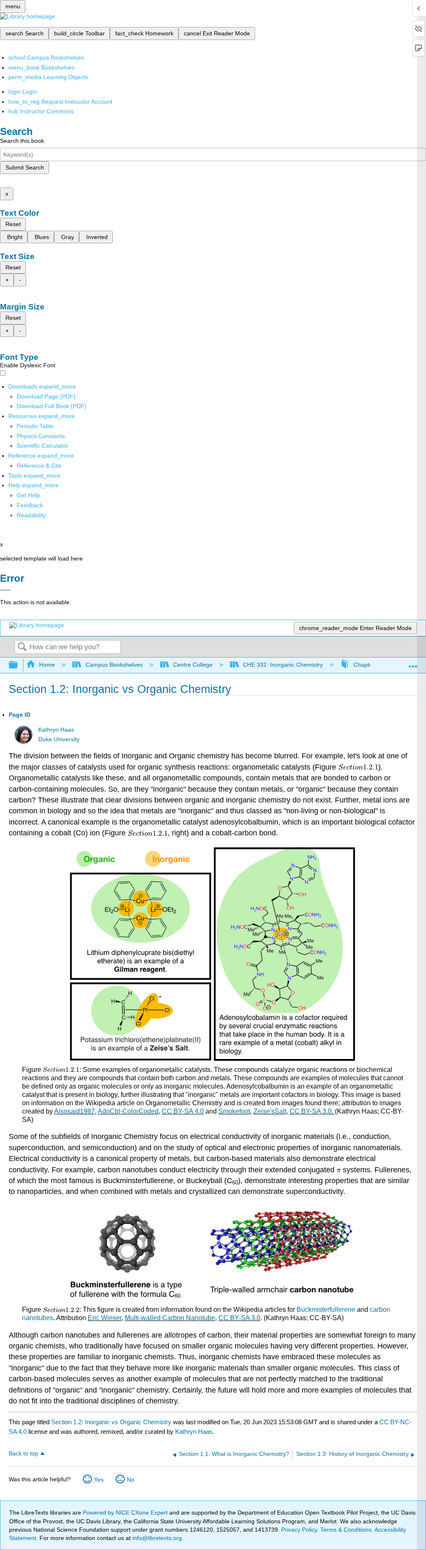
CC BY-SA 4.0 (183, 1111)
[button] (30, 505)
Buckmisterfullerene (326, 1309)
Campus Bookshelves (114, 664)
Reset (13, 224)
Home (47, 664)
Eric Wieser (104, 1317)
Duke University (58, 739)
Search (22, 647)
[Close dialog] (5, 590)
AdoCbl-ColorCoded (128, 1111)
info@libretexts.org (156, 1538)
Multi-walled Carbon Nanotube (170, 1317)
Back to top (23, 1453)
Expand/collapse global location (413, 663)
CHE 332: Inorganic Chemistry (282, 664)
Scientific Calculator (42, 445)
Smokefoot (234, 1111)
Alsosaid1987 (74, 1111)
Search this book (22, 140)
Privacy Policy (299, 1529)
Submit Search (24, 167)
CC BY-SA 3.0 (311, 1111)
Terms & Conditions (346, 1529)
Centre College (192, 664)
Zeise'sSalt (269, 1111)
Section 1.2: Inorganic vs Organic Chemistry (111, 1421)
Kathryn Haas (56, 730)
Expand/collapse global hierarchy (19, 665)
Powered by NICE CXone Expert (126, 1512)
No (130, 1479)
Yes (99, 1479)
